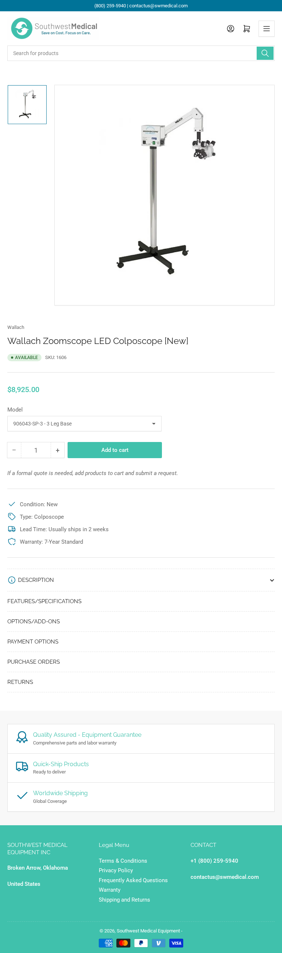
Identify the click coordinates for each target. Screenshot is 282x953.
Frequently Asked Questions (133, 880)
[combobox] (141, 53)
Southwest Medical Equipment (148, 931)
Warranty (109, 890)
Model (15, 409)
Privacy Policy (116, 870)
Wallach (15, 327)
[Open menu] (266, 29)
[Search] (265, 53)
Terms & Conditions (123, 861)
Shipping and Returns (124, 899)
